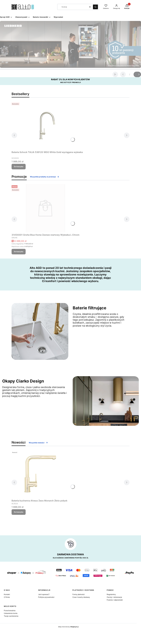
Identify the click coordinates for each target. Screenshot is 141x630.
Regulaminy (111, 594)
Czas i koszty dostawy (81, 597)
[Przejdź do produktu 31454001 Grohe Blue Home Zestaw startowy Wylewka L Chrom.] (45, 208)
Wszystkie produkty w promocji (43, 177)
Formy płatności (78, 594)
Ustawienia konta (10, 613)
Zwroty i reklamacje (114, 597)
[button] (95, 7)
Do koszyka (18, 166)
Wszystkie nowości (36, 443)
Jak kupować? (43, 594)
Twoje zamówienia (11, 616)
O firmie (7, 597)
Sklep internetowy (67, 627)
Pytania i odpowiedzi (115, 600)
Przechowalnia (9, 610)
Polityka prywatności (46, 597)
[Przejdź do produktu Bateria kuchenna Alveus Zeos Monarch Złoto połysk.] (39, 474)
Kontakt (7, 594)
